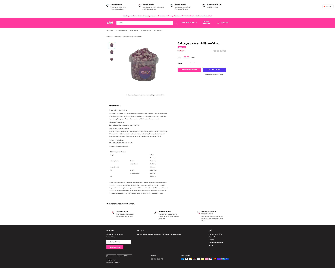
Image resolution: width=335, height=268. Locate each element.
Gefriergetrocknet (121, 30)
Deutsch (109, 256)
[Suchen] (175, 23)
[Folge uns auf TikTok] (162, 259)
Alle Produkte (158, 30)
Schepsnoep (134, 30)
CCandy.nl (181, 51)
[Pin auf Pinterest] (218, 50)
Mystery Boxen (146, 30)
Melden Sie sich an (115, 247)
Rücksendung (213, 237)
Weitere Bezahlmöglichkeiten (214, 74)
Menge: (180, 63)
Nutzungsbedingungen (216, 242)
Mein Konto (207, 23)
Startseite (109, 30)
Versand (211, 240)
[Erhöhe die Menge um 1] (195, 63)
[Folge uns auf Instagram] (155, 259)
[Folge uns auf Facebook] (152, 259)
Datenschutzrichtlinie (215, 234)
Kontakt (211, 245)
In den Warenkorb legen (189, 69)
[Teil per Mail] (224, 50)
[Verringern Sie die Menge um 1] (185, 63)
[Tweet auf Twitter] (221, 50)
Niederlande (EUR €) (123, 256)
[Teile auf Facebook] (214, 50)
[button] (328, 6)
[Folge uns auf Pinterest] (158, 259)
